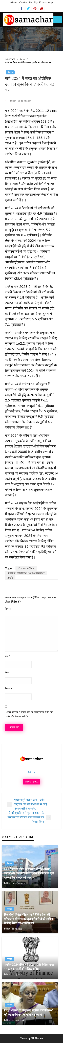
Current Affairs (26, 568)
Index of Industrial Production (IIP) (26, 572)
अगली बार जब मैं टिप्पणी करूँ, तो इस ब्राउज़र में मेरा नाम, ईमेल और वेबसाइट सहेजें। (29, 714)
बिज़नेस (22, 59)
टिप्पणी (8, 609)
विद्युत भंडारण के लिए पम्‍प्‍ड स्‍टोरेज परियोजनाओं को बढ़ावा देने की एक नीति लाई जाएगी (28, 1012)
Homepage (10, 59)
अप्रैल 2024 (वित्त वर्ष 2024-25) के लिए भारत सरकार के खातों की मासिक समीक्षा (29, 967)
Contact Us (25, 2)
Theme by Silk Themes (31, 1038)
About (14, 2)
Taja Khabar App (43, 2)
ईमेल (8, 672)
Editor (13, 101)
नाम (7, 656)
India (10, 577)
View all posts (32, 781)
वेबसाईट (8, 689)
